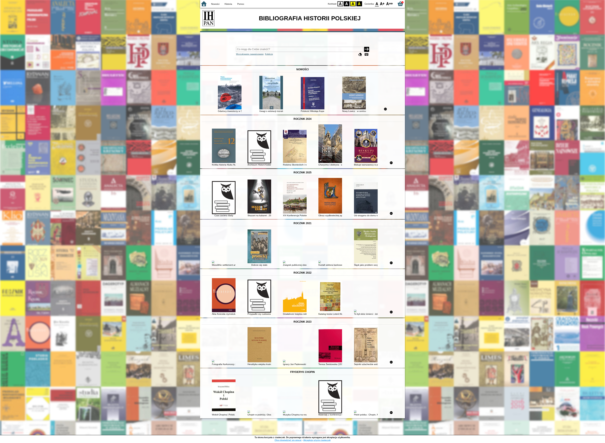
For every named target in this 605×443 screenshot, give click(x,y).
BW (347, 3)
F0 (376, 3)
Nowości (215, 4)
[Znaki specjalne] (366, 54)
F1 (382, 3)
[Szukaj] (366, 49)
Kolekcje (269, 54)
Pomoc (240, 4)
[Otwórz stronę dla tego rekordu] (230, 92)
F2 (389, 3)
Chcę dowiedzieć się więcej (288, 440)
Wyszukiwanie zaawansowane (250, 54)
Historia (228, 4)
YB (353, 3)
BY (359, 3)
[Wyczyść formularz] (360, 54)
